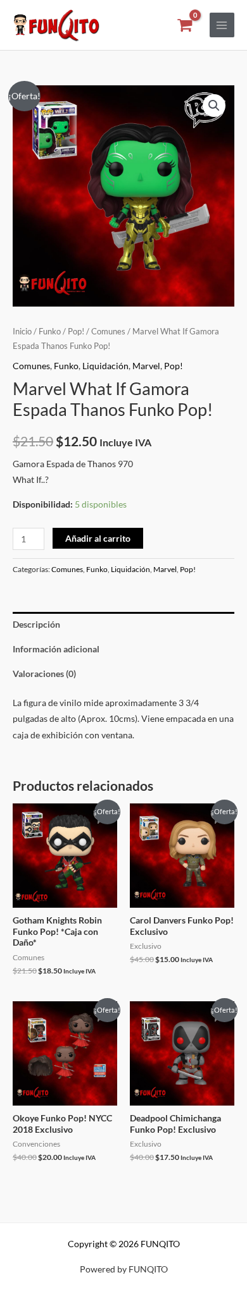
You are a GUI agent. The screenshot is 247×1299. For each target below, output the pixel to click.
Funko (50, 331)
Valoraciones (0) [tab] (44, 673)
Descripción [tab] (36, 624)
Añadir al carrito (97, 538)
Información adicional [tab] (56, 648)
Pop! (76, 331)
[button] (214, 105)
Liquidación (105, 365)
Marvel (146, 365)
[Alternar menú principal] (222, 25)
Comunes (108, 331)
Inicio (22, 331)
